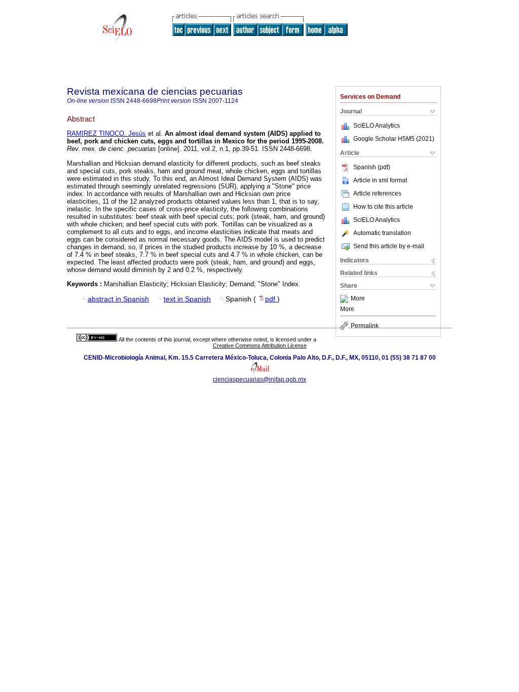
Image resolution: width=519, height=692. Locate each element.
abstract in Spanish (118, 299)
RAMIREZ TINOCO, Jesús (106, 133)
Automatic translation (382, 233)
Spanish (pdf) (371, 167)
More (358, 298)
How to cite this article (383, 206)
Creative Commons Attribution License (260, 345)
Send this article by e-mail (388, 246)
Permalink (365, 325)
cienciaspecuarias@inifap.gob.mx (259, 379)
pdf (271, 299)
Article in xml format (380, 180)
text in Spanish (187, 299)
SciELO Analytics (376, 125)
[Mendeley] (345, 298)
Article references (377, 193)
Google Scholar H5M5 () (393, 138)
